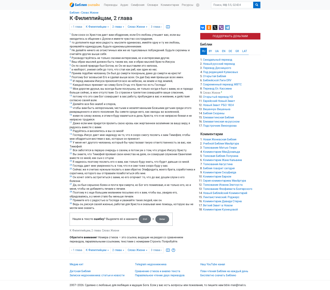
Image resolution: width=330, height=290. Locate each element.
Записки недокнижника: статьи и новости (97, 275)
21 (71, 149)
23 (71, 161)
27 (71, 184)
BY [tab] (210, 51)
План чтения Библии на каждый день (224, 271)
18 (71, 130)
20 (71, 142)
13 (71, 95)
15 (71, 107)
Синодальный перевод (217, 59)
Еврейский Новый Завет (219, 101)
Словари (152, 5)
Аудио (124, 5)
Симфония (137, 5)
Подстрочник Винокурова (219, 125)
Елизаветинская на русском (221, 121)
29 (71, 199)
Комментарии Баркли (217, 176)
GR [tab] (237, 51)
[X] (215, 27)
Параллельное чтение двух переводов (160, 275)
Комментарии (170, 5)
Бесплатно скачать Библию (218, 275)
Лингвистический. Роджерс (221, 197)
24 (71, 165)
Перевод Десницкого (217, 68)
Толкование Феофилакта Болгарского (227, 189)
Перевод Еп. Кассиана (217, 88)
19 (71, 134)
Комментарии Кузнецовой (220, 209)
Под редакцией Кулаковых (220, 72)
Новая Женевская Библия (219, 139)
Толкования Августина (218, 164)
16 (71, 115)
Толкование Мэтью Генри (220, 147)
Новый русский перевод (219, 63)
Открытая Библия (214, 76)
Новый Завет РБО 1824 (218, 105)
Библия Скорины (214, 113)
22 (71, 153)
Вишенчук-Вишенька (216, 109)
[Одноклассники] (208, 27)
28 (71, 192)
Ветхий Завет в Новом (218, 205)
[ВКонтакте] (202, 27)
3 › (156, 26)
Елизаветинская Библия (218, 117)
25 (71, 169)
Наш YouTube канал (212, 264)
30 (71, 203)
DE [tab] (230, 51)
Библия (74, 12)
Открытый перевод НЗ (218, 96)
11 (71, 84)
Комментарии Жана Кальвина (222, 160)
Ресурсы (187, 5)
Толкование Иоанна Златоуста (223, 184)
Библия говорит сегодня (219, 168)
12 (71, 88)
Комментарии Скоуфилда (219, 172)
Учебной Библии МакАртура (221, 143)
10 (71, 80)
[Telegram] (227, 27)
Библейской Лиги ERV (217, 80)
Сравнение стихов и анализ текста (157, 271)
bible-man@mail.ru (235, 285)
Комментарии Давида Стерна (222, 201)
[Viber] (221, 27)
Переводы (111, 5)
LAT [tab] (244, 51)
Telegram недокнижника (150, 264)
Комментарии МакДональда (221, 151)
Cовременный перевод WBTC (222, 84)
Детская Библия (80, 271)
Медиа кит (77, 264)
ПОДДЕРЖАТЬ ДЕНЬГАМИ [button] (230, 36)
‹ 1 (76, 26)
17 (71, 122)
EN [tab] (223, 51)
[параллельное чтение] (168, 27)
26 (71, 176)
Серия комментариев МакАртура (224, 180)
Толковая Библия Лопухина (220, 156)
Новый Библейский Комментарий (225, 193)
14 (71, 103)
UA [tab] (217, 51)
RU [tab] (203, 51)
